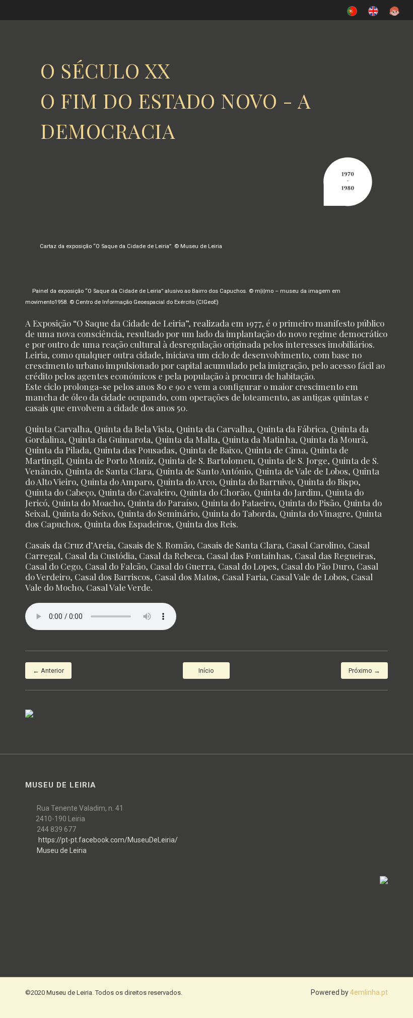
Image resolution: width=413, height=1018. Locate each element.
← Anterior (48, 670)
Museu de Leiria (62, 850)
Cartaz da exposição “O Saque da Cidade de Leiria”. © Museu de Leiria (131, 246)
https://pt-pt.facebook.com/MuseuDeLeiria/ (108, 840)
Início (206, 670)
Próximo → (364, 670)
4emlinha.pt (369, 992)
